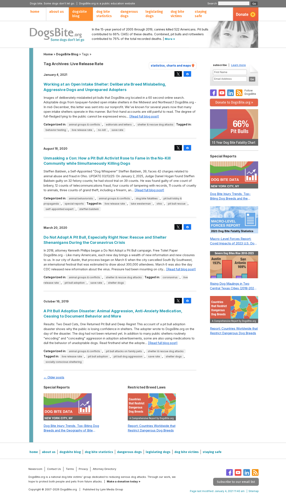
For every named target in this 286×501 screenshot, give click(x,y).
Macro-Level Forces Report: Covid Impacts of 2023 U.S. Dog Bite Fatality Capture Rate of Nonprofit (233, 241)
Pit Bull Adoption (75, 282)
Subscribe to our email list (236, 482)
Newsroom (35, 469)
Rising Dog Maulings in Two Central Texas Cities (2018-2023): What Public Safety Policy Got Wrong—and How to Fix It (234, 286)
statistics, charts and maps (171, 65)
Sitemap (254, 491)
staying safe (201, 14)
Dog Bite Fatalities (147, 198)
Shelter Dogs (116, 282)
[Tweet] (178, 73)
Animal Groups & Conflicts (84, 124)
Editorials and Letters (119, 124)
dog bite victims (177, 14)
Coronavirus (170, 277)
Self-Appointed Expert (59, 209)
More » (170, 38)
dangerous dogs (129, 14)
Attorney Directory (104, 469)
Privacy (83, 469)
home (34, 12)
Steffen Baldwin (89, 209)
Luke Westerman (141, 203)
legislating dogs (154, 14)
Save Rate (117, 130)
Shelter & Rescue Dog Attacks (155, 124)
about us (56, 12)
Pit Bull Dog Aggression (128, 356)
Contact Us (54, 469)
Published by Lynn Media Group (103, 489)
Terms (70, 469)
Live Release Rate (82, 130)
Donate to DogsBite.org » (234, 102)
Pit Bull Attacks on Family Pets (124, 351)
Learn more (238, 65)
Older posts (54, 377)
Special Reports (74, 203)
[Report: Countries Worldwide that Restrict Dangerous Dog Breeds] (152, 408)
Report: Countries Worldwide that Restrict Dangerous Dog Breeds (151, 428)
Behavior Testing (56, 130)
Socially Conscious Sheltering (64, 361)
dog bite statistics (104, 14)
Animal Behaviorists (81, 198)
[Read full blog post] (144, 116)
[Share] (187, 73)
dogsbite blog (79, 14)
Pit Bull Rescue (177, 203)
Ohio (159, 203)
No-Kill (102, 130)
